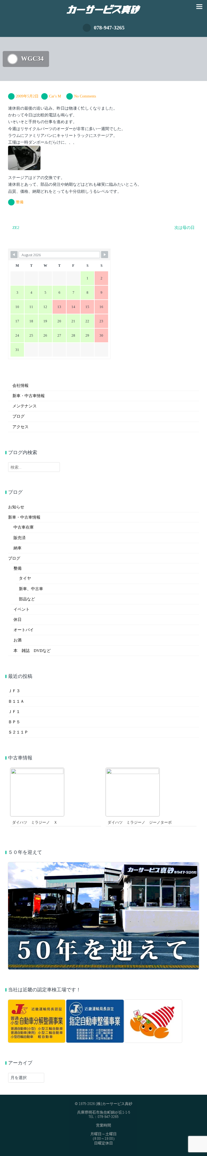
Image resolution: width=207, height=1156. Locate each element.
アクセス (20, 427)
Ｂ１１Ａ (16, 701)
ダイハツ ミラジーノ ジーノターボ (140, 822)
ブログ (18, 416)
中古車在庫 (23, 527)
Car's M (55, 96)
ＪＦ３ (14, 691)
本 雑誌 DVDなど (32, 650)
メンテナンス (24, 406)
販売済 (19, 538)
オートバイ (23, 630)
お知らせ (16, 507)
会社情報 (20, 385)
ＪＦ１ (14, 711)
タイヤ (25, 578)
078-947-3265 (109, 28)
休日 (17, 619)
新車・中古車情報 (28, 396)
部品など (27, 599)
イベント (21, 609)
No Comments (85, 96)
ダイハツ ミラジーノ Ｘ (34, 822)
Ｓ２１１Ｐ (18, 732)
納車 (17, 548)
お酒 (17, 640)
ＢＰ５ (14, 722)
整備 (19, 202)
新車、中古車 (31, 589)
